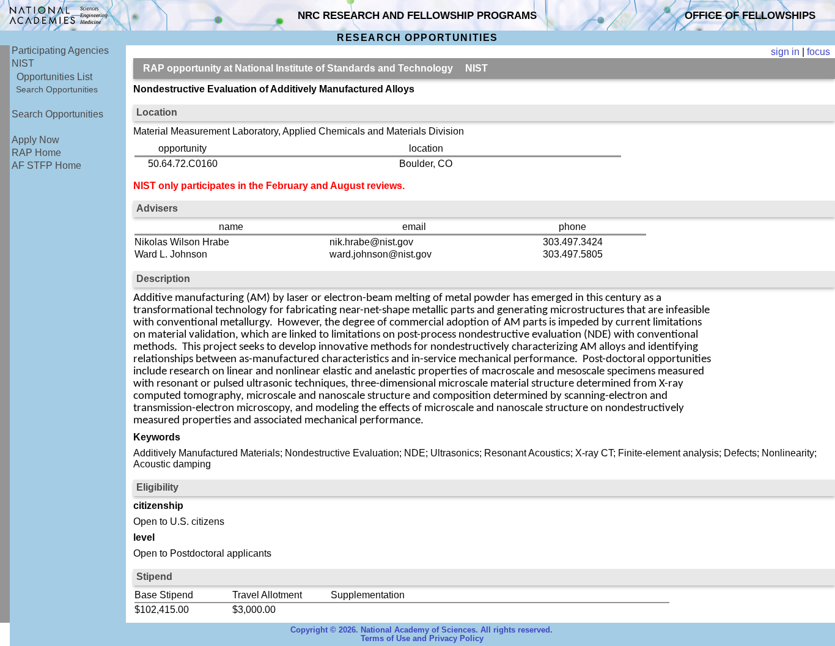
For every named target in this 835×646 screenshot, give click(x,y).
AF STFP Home (46, 165)
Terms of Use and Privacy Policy (422, 638)
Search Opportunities (57, 89)
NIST (23, 63)
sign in (785, 51)
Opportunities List (54, 77)
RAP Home (36, 152)
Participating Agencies (60, 50)
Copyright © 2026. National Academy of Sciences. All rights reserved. (421, 630)
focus (818, 51)
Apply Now (35, 140)
